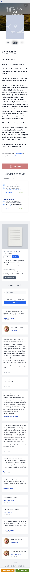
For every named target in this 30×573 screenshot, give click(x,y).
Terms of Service (19, 566)
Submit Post (15, 302)
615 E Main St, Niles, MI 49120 (13, 189)
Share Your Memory (9, 277)
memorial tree (19, 153)
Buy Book (15, 256)
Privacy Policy (11, 566)
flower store (18, 156)
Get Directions (9, 192)
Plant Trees (21, 192)
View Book (7, 256)
